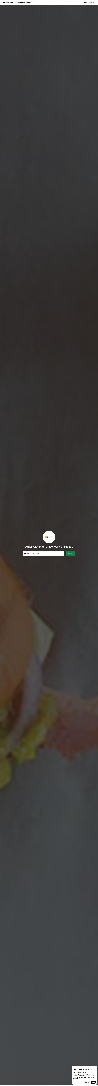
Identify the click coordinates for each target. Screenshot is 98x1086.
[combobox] (44, 553)
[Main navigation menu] (4, 2)
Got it (93, 1082)
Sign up (92, 2)
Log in (85, 2)
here (80, 1078)
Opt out (87, 1082)
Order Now (70, 553)
